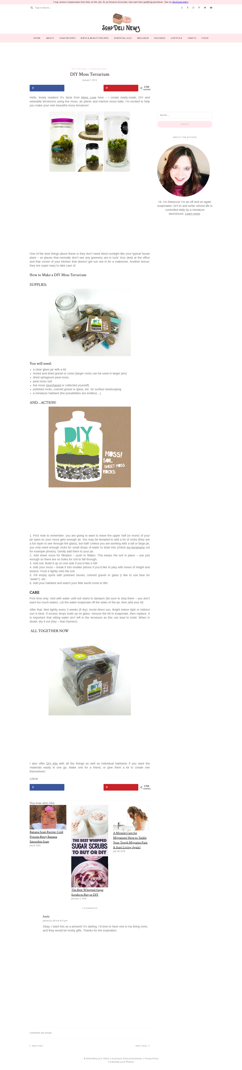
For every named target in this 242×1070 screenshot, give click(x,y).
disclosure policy (180, 2)
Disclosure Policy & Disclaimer (127, 1058)
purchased (54, 385)
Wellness (143, 38)
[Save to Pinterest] (121, 88)
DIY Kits (52, 763)
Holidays (159, 38)
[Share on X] (84, 88)
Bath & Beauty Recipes (95, 38)
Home (37, 38)
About (50, 38)
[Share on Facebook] (47, 88)
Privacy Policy (151, 1058)
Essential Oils (123, 38)
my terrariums (136, 547)
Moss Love (88, 97)
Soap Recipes (67, 38)
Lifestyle (176, 38)
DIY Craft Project (79, 68)
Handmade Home (98, 68)
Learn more (192, 213)
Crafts (192, 38)
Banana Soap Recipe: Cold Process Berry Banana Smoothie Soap (46, 837)
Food (205, 38)
